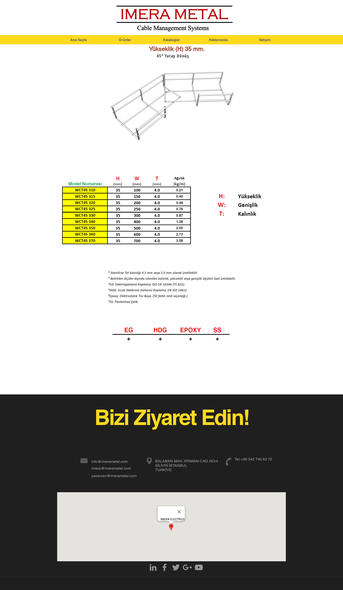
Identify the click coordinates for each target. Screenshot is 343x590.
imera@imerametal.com (111, 468)
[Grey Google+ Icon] (187, 567)
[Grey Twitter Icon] (176, 567)
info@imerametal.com (109, 461)
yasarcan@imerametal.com (114, 476)
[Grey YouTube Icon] (199, 567)
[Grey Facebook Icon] (164, 567)
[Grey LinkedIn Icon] (153, 567)
